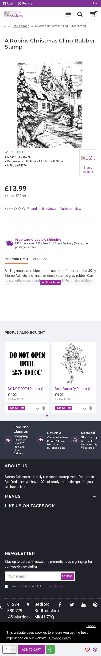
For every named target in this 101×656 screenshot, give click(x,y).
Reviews (40, 259)
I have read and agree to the (36, 586)
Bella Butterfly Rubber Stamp (75, 389)
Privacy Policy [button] (60, 638)
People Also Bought (25, 333)
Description (16, 259)
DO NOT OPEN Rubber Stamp (28, 389)
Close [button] (91, 626)
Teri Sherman (20, 26)
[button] (47, 416)
